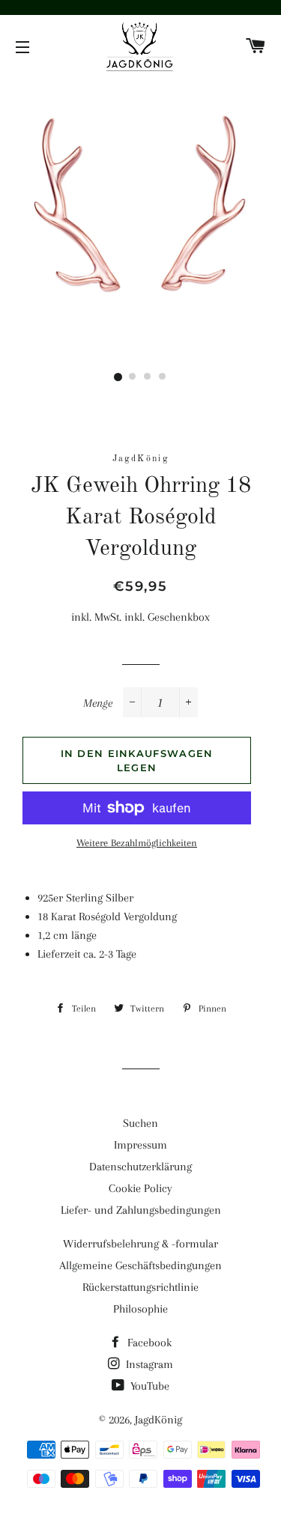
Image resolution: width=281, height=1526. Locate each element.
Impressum (140, 1145)
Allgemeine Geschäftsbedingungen (140, 1265)
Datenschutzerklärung (140, 1166)
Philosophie (140, 1309)
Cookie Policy (140, 1188)
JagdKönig (158, 1419)
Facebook (148, 1342)
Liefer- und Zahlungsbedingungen (141, 1210)
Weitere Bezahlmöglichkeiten (136, 842)
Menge (97, 703)
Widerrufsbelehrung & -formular (140, 1243)
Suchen (140, 1123)
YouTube (148, 1386)
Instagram (148, 1364)
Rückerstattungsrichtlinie (140, 1287)
